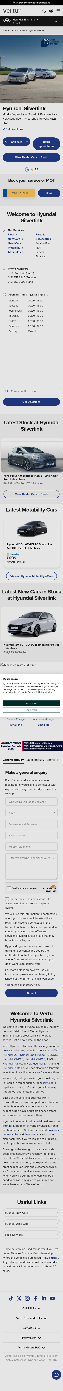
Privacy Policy (45, 692)
